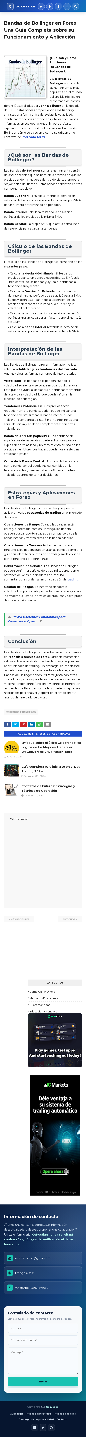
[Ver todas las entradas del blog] (67, 6)
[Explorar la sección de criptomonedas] (58, 6)
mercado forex (33, 137)
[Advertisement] (55, 954)
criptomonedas (39, 1004)
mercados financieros (21, 712)
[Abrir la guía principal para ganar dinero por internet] (41, 6)
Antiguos (69, 919)
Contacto (62, 1419)
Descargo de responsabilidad (36, 1419)
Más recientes (20, 919)
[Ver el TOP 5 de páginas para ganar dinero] (49, 6)
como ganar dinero (42, 991)
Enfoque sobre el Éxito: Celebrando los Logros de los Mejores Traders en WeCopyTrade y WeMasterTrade (51, 747)
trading (72, 579)
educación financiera (43, 1011)
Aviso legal (16, 1413)
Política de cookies (65, 1413)
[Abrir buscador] (75, 6)
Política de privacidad (38, 1413)
